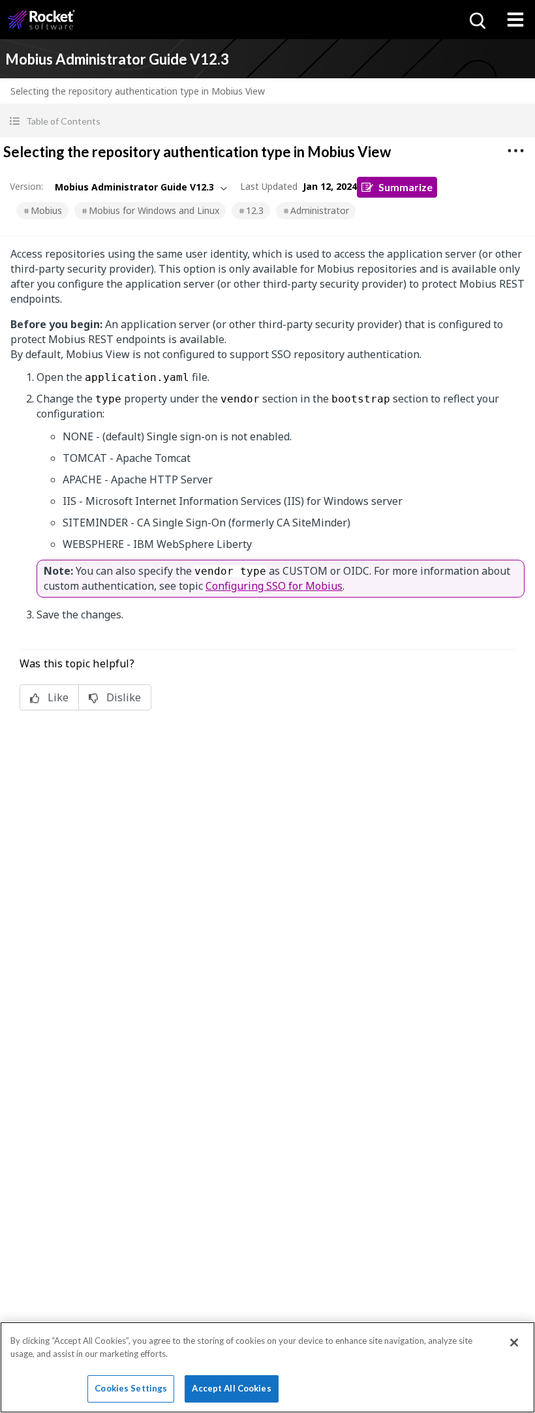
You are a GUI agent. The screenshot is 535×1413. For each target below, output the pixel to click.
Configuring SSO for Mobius (274, 586)
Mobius (46, 210)
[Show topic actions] (515, 151)
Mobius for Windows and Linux (154, 210)
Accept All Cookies (231, 1388)
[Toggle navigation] (515, 19)
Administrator (319, 210)
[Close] (514, 1342)
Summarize (405, 187)
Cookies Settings (131, 1388)
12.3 (255, 210)
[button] (267, 121)
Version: (26, 186)
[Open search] (476, 19)
